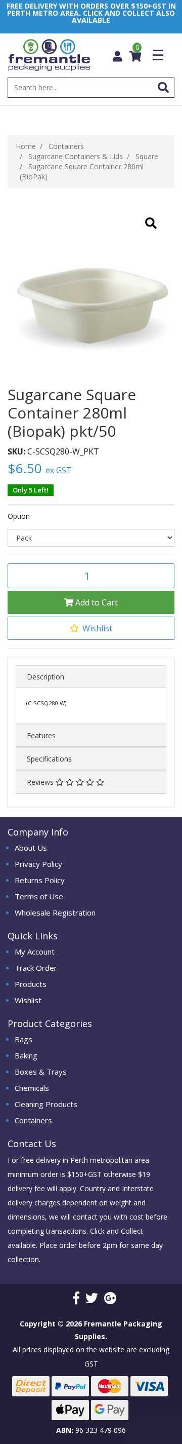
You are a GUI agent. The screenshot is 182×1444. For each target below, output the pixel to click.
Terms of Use (39, 896)
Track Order (36, 968)
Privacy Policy (38, 864)
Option (19, 516)
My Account (35, 951)
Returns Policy (40, 880)
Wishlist (28, 1000)
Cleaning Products (46, 1104)
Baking (26, 1055)
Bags (23, 1039)
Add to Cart (95, 602)
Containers (33, 1120)
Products (31, 984)
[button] (91, 628)
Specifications (49, 759)
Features (41, 735)
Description (45, 676)
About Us (31, 848)
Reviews (41, 782)
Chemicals (32, 1088)
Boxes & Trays (41, 1072)
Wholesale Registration (55, 912)
